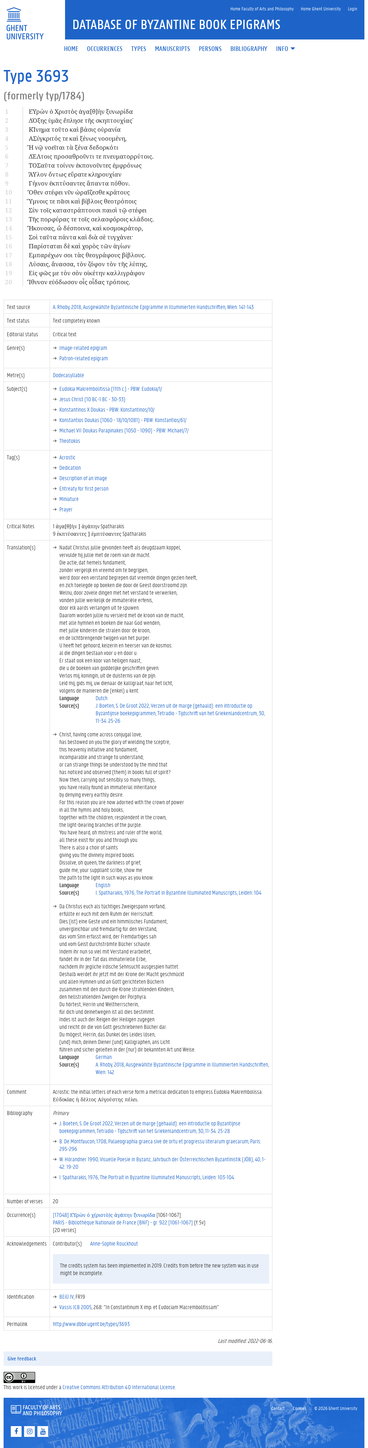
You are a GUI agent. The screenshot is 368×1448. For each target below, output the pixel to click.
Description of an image (83, 478)
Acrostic (67, 457)
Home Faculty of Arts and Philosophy (262, 8)
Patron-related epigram (83, 358)
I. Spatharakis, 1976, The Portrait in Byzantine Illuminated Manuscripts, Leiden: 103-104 (146, 1177)
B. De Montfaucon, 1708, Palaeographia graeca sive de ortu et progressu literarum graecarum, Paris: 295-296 (160, 1144)
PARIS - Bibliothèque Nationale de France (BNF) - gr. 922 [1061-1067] (123, 1222)
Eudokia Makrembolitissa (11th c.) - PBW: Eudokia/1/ (110, 388)
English (103, 885)
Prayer (66, 509)
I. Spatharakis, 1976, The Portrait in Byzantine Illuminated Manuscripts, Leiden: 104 (178, 892)
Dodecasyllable (68, 375)
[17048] (104, 1214)
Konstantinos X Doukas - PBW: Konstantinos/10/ (107, 409)
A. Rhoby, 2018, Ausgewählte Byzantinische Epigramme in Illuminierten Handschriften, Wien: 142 (182, 1068)
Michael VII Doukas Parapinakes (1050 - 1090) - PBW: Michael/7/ (124, 430)
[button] (286, 49)
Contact (278, 1408)
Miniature (69, 498)
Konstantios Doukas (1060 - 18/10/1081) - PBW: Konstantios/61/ (123, 419)
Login (352, 8)
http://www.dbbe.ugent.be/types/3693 (91, 1323)
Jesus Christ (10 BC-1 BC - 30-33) (92, 399)
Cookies (299, 1408)
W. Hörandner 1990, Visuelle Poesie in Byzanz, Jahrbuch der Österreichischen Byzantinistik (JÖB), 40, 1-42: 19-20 (162, 1162)
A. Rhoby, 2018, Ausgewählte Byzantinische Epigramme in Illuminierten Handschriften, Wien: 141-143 (153, 306)
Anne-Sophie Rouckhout (114, 1243)
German (104, 1056)
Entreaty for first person (84, 488)
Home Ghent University (321, 8)
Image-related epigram (83, 347)
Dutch (101, 698)
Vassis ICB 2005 (75, 1307)
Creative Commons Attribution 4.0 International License (119, 1387)
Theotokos (69, 440)
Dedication (70, 467)
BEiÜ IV (66, 1296)
